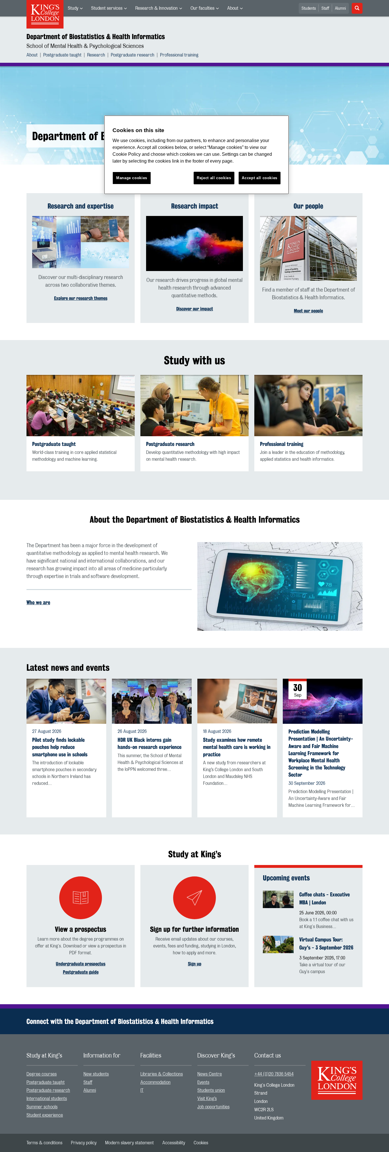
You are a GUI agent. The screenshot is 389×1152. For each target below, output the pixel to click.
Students (309, 9)
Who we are (38, 602)
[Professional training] (308, 405)
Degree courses (41, 1074)
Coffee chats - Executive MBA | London (324, 898)
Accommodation (155, 1082)
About (232, 8)
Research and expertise (81, 206)
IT (142, 1090)
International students (46, 1098)
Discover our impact (194, 309)
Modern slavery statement (129, 1143)
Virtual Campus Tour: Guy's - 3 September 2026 (326, 943)
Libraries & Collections (161, 1074)
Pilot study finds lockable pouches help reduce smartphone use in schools (59, 747)
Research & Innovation (156, 8)
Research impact (194, 206)
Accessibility (173, 1143)
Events (203, 1082)
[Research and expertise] (80, 242)
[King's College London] (337, 1075)
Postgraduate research (132, 55)
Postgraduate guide (81, 972)
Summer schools (42, 1107)
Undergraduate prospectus (80, 964)
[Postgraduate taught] (80, 405)
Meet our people (308, 311)
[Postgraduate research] (194, 405)
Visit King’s (207, 1098)
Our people (308, 206)
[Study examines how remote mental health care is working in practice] (237, 701)
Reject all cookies (214, 178)
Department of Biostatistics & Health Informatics (95, 36)
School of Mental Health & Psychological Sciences (85, 46)
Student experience (44, 1115)
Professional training (179, 55)
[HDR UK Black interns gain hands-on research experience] (152, 701)
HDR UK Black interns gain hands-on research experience (149, 743)
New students (96, 1074)
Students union (211, 1090)
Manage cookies (131, 178)
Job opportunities (213, 1107)
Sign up (194, 964)
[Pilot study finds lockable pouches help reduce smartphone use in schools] (66, 701)
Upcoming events (286, 878)
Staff (325, 9)
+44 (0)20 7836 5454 (274, 1074)
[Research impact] (194, 243)
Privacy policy (84, 1143)
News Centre (209, 1074)
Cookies (201, 1143)
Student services (106, 8)
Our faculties (202, 8)
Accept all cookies (259, 178)
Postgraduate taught (62, 55)
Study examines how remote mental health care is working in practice (237, 747)
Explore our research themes (80, 298)
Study (73, 8)
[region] (196, 154)
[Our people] (308, 248)
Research (96, 55)
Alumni (340, 9)
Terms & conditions (44, 1143)
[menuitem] (75, 8)
